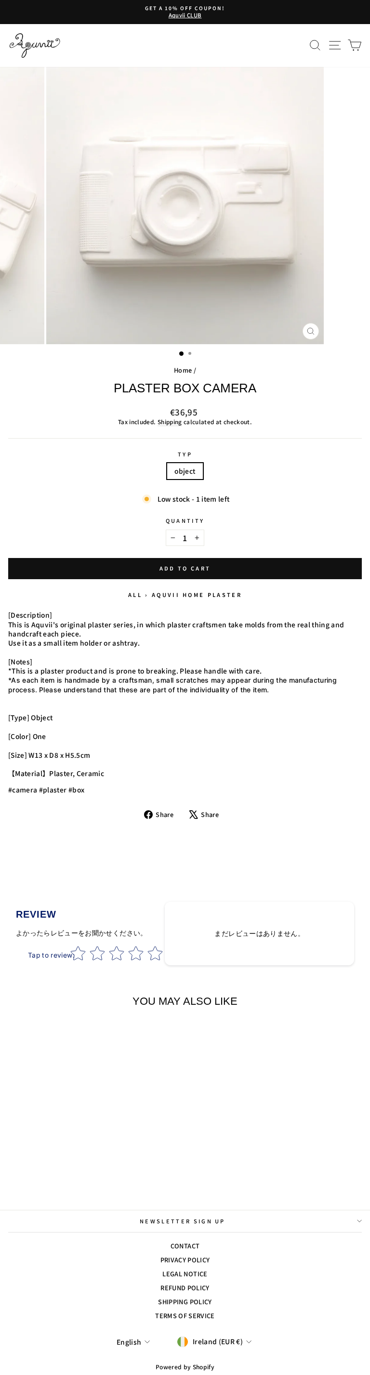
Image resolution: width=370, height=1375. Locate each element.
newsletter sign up (182, 1221)
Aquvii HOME (178, 594)
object (184, 471)
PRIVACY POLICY (185, 1259)
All (135, 594)
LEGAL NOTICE (184, 1273)
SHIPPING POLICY (184, 1301)
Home (183, 370)
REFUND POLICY (185, 1287)
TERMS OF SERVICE (185, 1315)
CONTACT (185, 1245)
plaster (225, 594)
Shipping (170, 422)
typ (185, 454)
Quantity (185, 520)
